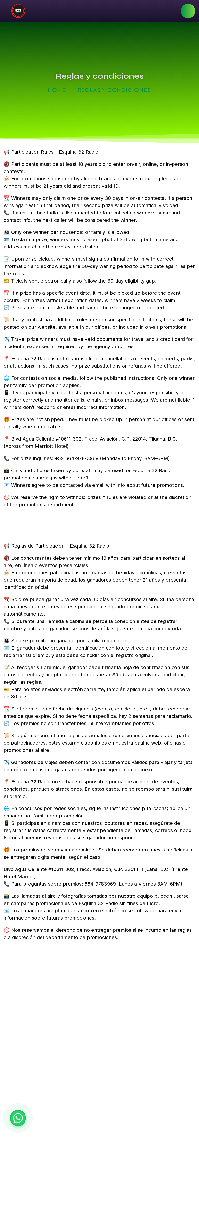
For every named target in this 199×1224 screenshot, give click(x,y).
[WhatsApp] (18, 1118)
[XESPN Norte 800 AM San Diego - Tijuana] (18, 11)
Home (57, 89)
